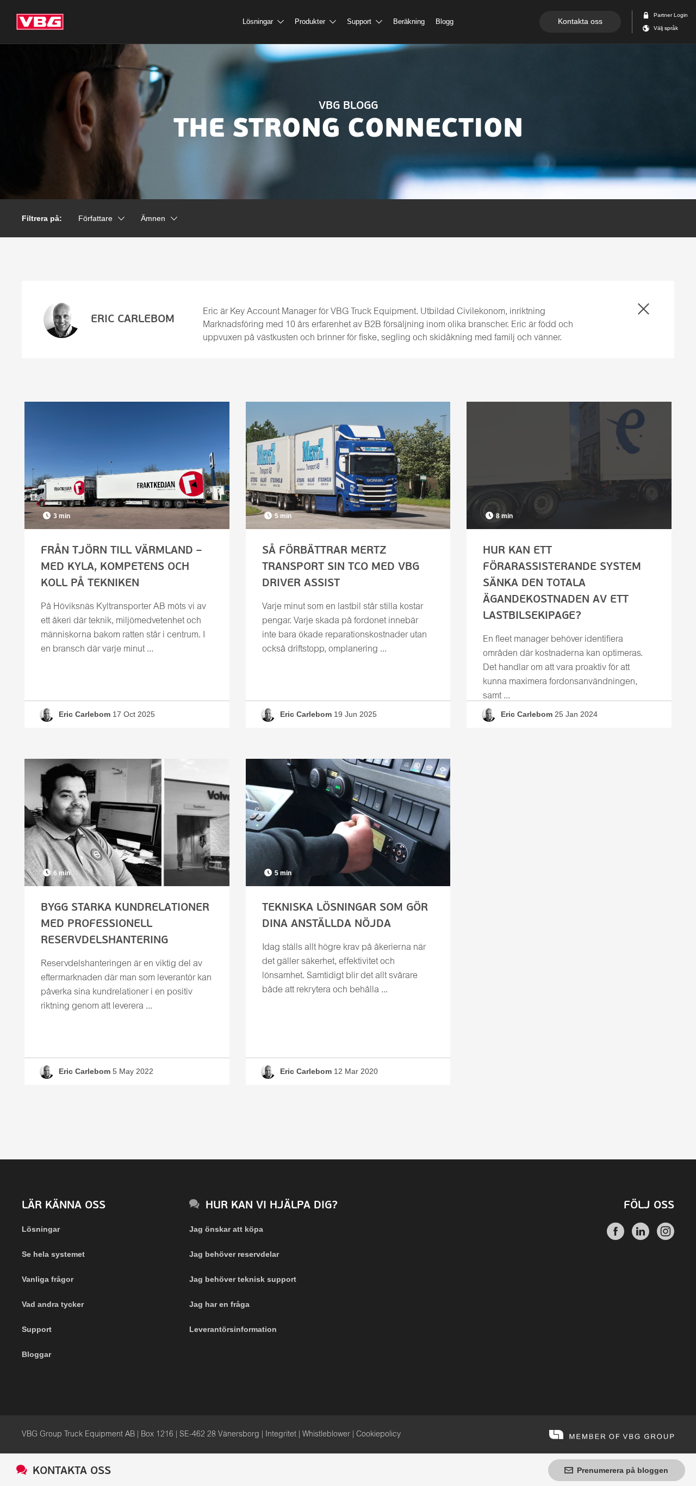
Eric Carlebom (133, 319)
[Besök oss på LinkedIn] (640, 1237)
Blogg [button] (444, 21)
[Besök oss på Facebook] (615, 1237)
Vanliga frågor (47, 1279)
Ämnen (153, 218)
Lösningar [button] (258, 21)
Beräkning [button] (409, 21)
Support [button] (359, 21)
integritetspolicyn (386, 704)
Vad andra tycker (53, 1304)
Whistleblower (326, 1434)
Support (37, 1329)
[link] (126, 565)
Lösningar (41, 1229)
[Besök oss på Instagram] (665, 1237)
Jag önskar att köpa (226, 1229)
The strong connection (348, 122)
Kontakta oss (580, 21)
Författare (95, 218)
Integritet (280, 1434)
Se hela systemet (53, 1254)
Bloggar (36, 1354)
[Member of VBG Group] (611, 1434)
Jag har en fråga (219, 1304)
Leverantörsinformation (233, 1329)
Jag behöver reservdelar (234, 1254)
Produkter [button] (310, 21)
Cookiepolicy (378, 1434)
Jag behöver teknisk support (242, 1279)
